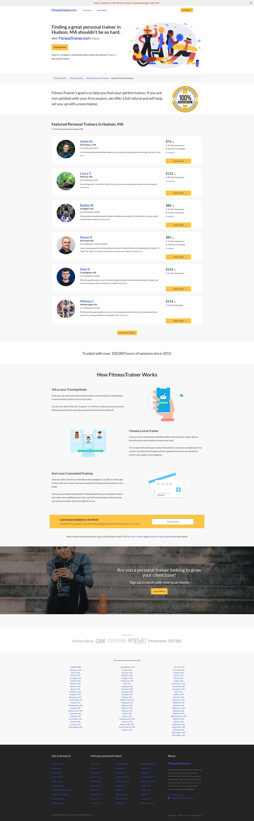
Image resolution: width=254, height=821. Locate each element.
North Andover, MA (127, 727)
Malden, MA (127, 697)
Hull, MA (127, 684)
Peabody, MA (178, 673)
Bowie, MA (75, 689)
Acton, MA (75, 673)
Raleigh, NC (146, 773)
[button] (127, 3)
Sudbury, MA (178, 694)
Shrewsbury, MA (178, 684)
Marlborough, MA (127, 700)
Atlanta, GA (95, 764)
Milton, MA (127, 713)
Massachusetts (77, 78)
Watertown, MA (178, 708)
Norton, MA (127, 730)
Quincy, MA (178, 675)
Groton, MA (127, 670)
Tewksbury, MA (178, 700)
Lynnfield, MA (127, 694)
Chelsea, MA (75, 708)
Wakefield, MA (179, 703)
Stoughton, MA (179, 689)
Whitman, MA (178, 730)
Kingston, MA (127, 686)
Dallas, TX (94, 799)
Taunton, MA (178, 697)
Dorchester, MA (75, 719)
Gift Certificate (58, 799)
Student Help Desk (159, 536)
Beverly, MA (75, 686)
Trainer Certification (60, 794)
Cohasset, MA (75, 713)
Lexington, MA (127, 692)
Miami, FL (120, 790)
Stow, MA (179, 692)
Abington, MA (75, 670)
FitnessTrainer (60, 78)
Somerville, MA (178, 686)
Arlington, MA (75, 678)
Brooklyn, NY (95, 781)
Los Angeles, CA (122, 781)
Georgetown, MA (128, 667)
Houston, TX (121, 773)
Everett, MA (75, 722)
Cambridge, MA (75, 700)
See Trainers (87, 10)
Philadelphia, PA (148, 764)
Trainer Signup (58, 786)
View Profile (178, 161)
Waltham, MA (178, 705)
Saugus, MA (178, 681)
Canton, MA (75, 703)
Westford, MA (178, 719)
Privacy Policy (57, 777)
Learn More (159, 591)
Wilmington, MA (178, 732)
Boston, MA (76, 667)
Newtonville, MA (127, 724)
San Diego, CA (147, 777)
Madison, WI (121, 786)
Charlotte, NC (96, 786)
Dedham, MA (75, 716)
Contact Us (56, 768)
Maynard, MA (127, 705)
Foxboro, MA (75, 724)
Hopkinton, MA (127, 681)
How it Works (102, 10)
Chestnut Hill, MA (75, 711)
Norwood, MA (179, 670)
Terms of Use (57, 773)
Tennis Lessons (58, 803)
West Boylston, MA (179, 716)
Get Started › (186, 10)
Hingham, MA (127, 678)
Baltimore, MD (96, 773)
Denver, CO (95, 803)
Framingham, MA (75, 727)
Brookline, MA (75, 697)
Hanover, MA (127, 673)
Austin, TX (94, 768)
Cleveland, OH (96, 794)
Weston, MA (179, 722)
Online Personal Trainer (61, 790)
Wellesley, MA (178, 713)
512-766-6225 (177, 795)
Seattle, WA (145, 786)
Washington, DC (147, 803)
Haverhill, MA (127, 675)
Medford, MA (127, 708)
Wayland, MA (178, 711)
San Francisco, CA (148, 781)
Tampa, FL (145, 794)
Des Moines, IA (122, 764)
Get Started (60, 47)
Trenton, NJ (146, 799)
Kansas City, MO (122, 777)
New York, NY (121, 799)
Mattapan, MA (127, 703)
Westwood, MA (178, 724)
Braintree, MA (75, 692)
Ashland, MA (75, 681)
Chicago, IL (94, 790)
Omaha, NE (120, 803)
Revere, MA (178, 678)
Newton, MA (127, 722)
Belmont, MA (75, 684)
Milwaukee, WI (122, 794)
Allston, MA (75, 675)
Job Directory (57, 781)
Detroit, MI (120, 768)
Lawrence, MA (127, 689)
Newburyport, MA (127, 719)
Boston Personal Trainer (98, 78)
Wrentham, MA (178, 735)
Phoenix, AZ (146, 768)
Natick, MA (127, 716)
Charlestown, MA (75, 705)
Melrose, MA (127, 711)
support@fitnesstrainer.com (182, 798)
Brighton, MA (75, 694)
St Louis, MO (146, 790)
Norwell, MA (179, 667)
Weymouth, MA (178, 727)
